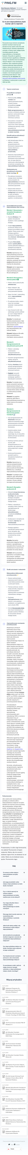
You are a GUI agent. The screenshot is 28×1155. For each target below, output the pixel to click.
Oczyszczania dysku (18, 608)
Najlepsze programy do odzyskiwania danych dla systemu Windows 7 (13, 990)
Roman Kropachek (16, 16)
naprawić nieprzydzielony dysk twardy (13, 78)
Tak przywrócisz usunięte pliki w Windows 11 (15, 1023)
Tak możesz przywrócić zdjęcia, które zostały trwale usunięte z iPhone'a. (15, 1066)
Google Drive (18, 749)
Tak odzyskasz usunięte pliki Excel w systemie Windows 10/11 (15, 1100)
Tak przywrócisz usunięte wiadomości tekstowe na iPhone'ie (13, 1045)
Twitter (12, 1144)
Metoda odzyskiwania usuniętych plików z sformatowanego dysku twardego (16, 1089)
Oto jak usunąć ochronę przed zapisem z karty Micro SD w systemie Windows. (15, 1078)
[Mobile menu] (25, 3)
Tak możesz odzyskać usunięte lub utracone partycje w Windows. (15, 1001)
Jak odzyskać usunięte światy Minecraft (15, 1056)
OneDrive (9, 749)
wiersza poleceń (18, 326)
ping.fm (10, 3)
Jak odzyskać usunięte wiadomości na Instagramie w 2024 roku (15, 1034)
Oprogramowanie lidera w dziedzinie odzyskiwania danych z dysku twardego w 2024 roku (15, 1013)
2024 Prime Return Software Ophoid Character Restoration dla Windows (16, 1121)
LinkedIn (18, 1144)
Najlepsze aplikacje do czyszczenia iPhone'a (12, 1132)
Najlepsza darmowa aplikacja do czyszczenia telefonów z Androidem (15, 1110)
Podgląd (10, 373)
